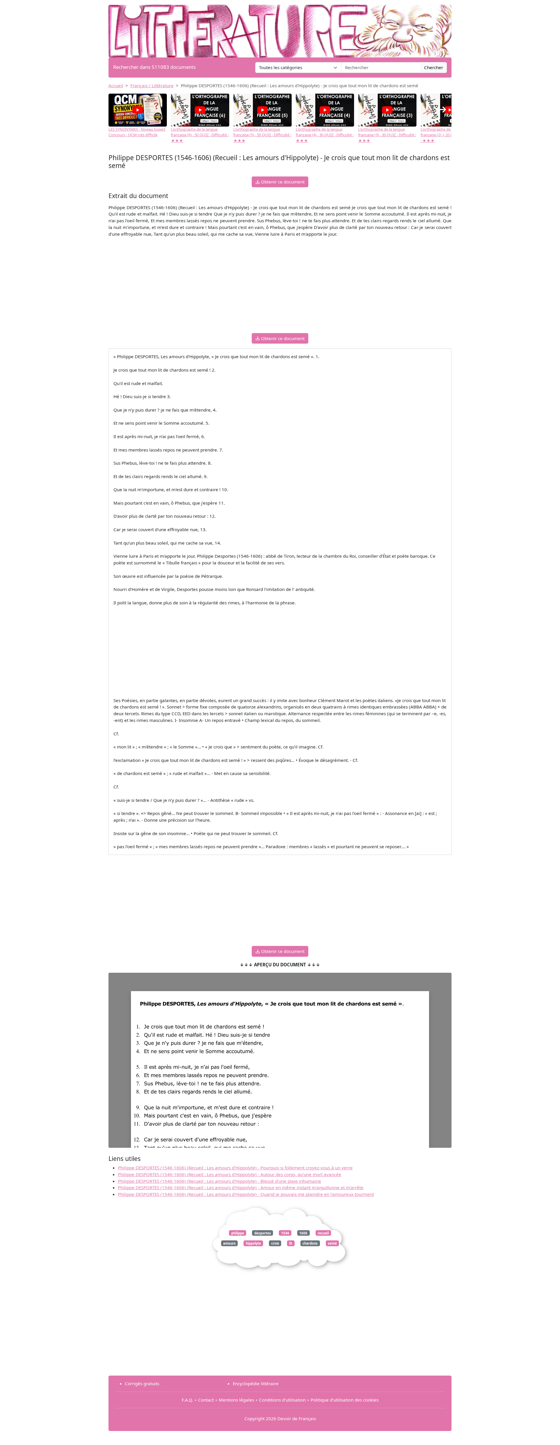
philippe (237, 1233)
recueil (323, 1233)
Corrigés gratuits (142, 1383)
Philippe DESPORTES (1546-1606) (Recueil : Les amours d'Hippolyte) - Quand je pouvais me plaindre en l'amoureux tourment (246, 1194)
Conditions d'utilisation (282, 1400)
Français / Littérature (152, 85)
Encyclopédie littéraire (256, 1383)
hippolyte (253, 1243)
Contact (206, 1400)
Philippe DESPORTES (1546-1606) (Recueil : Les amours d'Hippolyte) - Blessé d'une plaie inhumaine (219, 1181)
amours (229, 1243)
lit (290, 1243)
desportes (262, 1233)
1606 (303, 1233)
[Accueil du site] (280, 28)
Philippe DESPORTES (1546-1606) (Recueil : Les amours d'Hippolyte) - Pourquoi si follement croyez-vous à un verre (235, 1168)
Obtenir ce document (282, 182)
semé (332, 1243)
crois (275, 1243)
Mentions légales (236, 1400)
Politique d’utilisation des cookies (345, 1400)
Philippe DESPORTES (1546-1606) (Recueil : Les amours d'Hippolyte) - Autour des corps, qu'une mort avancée (229, 1174)
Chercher (433, 67)
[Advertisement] (280, 287)
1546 (285, 1233)
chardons (310, 1243)
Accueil (115, 85)
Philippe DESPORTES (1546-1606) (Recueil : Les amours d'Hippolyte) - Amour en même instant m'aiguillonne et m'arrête (240, 1187)
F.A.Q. (187, 1400)
